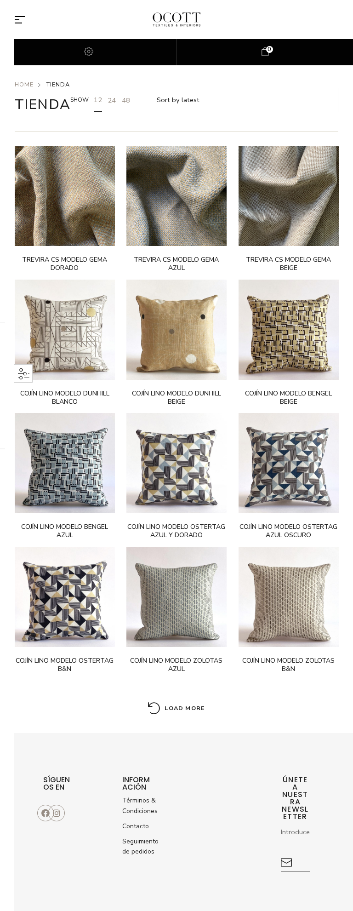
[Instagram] (56, 813)
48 (126, 100)
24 (112, 100)
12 (98, 99)
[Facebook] (45, 813)
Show (79, 100)
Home (24, 84)
